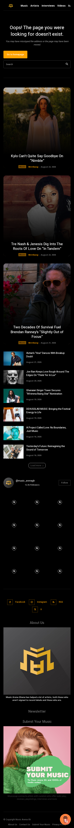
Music (22, 166)
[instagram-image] (14, 501)
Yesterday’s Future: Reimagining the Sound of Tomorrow (45, 448)
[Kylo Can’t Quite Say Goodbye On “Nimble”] (37, 127)
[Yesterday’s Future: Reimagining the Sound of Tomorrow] (13, 452)
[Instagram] (32, 602)
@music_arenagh (25, 481)
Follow (64, 482)
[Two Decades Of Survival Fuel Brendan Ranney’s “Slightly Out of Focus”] (37, 303)
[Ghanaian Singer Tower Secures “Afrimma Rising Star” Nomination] (13, 396)
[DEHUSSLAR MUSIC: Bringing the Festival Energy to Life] (13, 414)
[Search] (67, 64)
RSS (61, 602)
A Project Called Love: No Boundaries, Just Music (46, 429)
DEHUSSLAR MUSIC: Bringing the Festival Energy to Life (48, 410)
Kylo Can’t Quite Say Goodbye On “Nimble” (37, 158)
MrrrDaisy (33, 166)
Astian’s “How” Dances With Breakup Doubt (45, 354)
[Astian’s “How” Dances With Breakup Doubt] (13, 358)
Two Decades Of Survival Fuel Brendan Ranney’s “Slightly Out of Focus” (37, 332)
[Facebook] (10, 602)
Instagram (42, 602)
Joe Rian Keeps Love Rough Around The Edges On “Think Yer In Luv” (47, 373)
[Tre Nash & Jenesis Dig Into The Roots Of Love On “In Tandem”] (37, 215)
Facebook (20, 602)
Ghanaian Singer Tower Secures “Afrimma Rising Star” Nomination (44, 392)
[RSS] (53, 602)
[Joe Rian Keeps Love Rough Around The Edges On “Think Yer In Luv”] (13, 377)
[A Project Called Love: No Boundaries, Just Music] (13, 433)
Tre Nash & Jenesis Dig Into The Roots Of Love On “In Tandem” (37, 246)
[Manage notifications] (67, 822)
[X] (35, 609)
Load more (35, 465)
